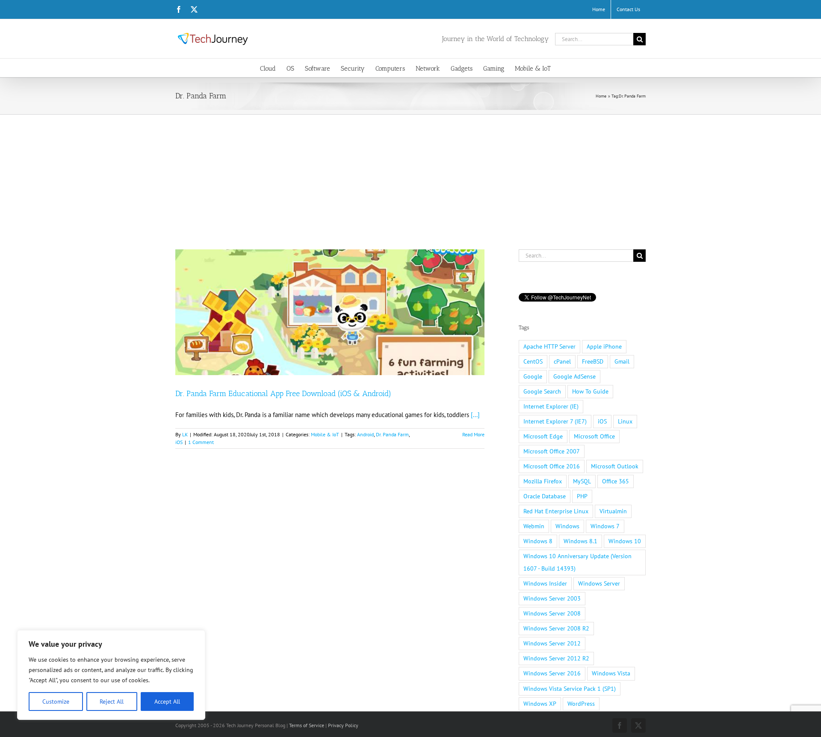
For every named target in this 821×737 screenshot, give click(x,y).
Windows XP (539, 703)
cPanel (562, 361)
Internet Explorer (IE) (551, 406)
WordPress (581, 703)
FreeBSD (592, 361)
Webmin (533, 526)
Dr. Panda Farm (392, 434)
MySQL (582, 481)
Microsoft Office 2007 (551, 451)
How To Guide (590, 391)
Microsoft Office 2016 (551, 466)
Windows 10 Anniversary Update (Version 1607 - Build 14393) (577, 562)
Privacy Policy (343, 725)
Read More (473, 434)
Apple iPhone (604, 346)
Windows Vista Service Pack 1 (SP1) (569, 689)
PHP (582, 496)
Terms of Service (306, 725)
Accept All (167, 701)
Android (365, 434)
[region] (111, 675)
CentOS (533, 361)
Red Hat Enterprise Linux (555, 511)
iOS (179, 442)
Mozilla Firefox (542, 481)
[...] (475, 415)
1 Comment (201, 442)
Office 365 (615, 481)
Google (532, 376)
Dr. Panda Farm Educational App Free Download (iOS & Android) (283, 393)
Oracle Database (544, 496)
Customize (55, 701)
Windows (567, 526)
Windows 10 (624, 541)
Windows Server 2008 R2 (556, 628)
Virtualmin (613, 511)
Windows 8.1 (580, 541)
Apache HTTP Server (549, 346)
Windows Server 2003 (552, 598)
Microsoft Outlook (614, 466)
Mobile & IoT (325, 434)
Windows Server (599, 583)
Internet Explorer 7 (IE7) (555, 421)
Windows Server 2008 (552, 613)
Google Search (542, 391)
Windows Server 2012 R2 (556, 658)
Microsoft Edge (543, 436)
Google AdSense (574, 376)
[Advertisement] (410, 179)
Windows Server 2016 (552, 673)
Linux (625, 421)
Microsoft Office (594, 436)
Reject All (112, 701)
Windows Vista (611, 673)
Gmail (621, 361)
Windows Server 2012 (552, 643)
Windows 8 (537, 541)
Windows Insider (545, 583)
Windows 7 (605, 526)
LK (185, 434)
